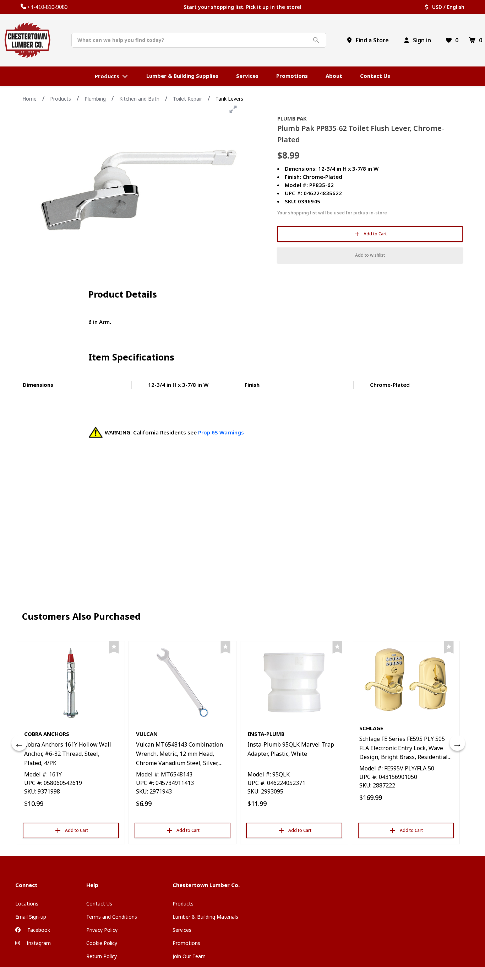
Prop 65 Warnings (221, 432)
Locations (26, 903)
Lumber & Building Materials (205, 916)
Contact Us (99, 903)
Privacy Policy (102, 929)
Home (29, 98)
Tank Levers (229, 98)
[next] (457, 743)
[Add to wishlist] (114, 647)
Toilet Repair (187, 98)
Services (182, 929)
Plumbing (95, 98)
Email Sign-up (30, 916)
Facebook (38, 929)
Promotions (186, 943)
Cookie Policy (101, 943)
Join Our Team (189, 956)
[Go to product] (70, 682)
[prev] (19, 743)
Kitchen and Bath (139, 98)
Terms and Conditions (111, 916)
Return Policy (101, 956)
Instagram (38, 943)
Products (60, 98)
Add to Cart (375, 234)
